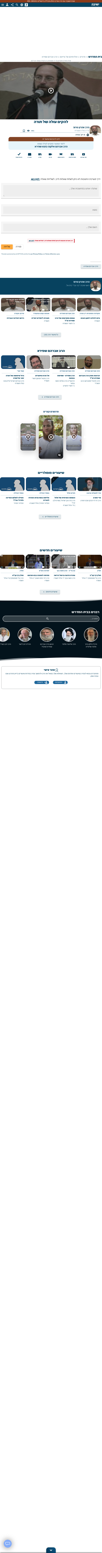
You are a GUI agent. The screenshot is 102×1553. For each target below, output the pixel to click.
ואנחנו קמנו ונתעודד (41, 313)
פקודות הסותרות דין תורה (90, 313)
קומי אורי (20, 371)
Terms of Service (50, 254)
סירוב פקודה (19, 313)
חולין (99, 571)
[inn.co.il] (26, 4)
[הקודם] (17, 437)
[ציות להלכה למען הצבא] (89, 312)
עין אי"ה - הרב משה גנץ (66, 571)
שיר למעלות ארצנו (94, 493)
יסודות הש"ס (44, 571)
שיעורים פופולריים (51, 473)
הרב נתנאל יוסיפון (43, 378)
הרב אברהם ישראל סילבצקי (14, 381)
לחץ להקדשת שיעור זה (51, 139)
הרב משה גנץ (70, 578)
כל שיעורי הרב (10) (51, 334)
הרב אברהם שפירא (91, 266)
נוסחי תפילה (44, 493)
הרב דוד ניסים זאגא (42, 578)
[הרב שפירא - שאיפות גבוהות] (64, 373)
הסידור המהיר (44, 503)
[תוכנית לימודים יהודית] (38, 312)
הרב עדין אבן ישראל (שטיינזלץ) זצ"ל (64, 502)
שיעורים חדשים (51, 550)
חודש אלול (71, 493)
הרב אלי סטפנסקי (94, 578)
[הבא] (85, 437)
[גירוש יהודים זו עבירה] (13, 311)
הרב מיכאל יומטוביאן (92, 381)
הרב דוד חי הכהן (95, 501)
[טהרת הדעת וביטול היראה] (64, 569)
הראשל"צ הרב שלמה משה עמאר (65, 382)
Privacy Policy (37, 254)
